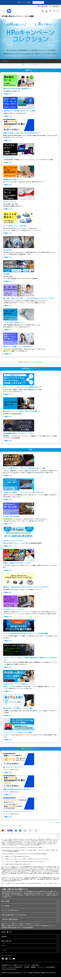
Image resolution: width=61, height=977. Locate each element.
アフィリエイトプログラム (33, 925)
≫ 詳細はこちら (7, 94)
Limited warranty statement (9, 969)
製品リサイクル (18, 965)
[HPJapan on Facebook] (6, 959)
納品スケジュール (6, 924)
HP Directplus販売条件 (27, 927)
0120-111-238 (44, 6)
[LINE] (3, 959)
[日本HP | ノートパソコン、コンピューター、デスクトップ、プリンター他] (8, 11)
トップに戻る (55, 822)
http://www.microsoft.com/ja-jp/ (9, 880)
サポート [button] (4, 945)
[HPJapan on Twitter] (10, 959)
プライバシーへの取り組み (31, 965)
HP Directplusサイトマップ (47, 925)
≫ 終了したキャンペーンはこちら (30, 362)
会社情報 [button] (4, 936)
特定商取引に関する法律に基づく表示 (11, 927)
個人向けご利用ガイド (17, 893)
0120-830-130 (55, 6)
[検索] (57, 11)
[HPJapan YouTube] (14, 959)
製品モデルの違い (51, 895)
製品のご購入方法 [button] (6, 941)
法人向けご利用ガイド (29, 893)
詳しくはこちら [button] (38, 2)
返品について (15, 924)
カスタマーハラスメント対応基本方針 (12, 967)
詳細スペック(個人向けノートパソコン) (30, 924)
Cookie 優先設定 (50, 967)
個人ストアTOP (5, 826)
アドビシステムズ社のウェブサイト (34, 883)
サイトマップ (40, 967)
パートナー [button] (5, 950)
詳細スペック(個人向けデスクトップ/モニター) (13, 925)
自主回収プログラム (7, 965)
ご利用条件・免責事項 (29, 967)
